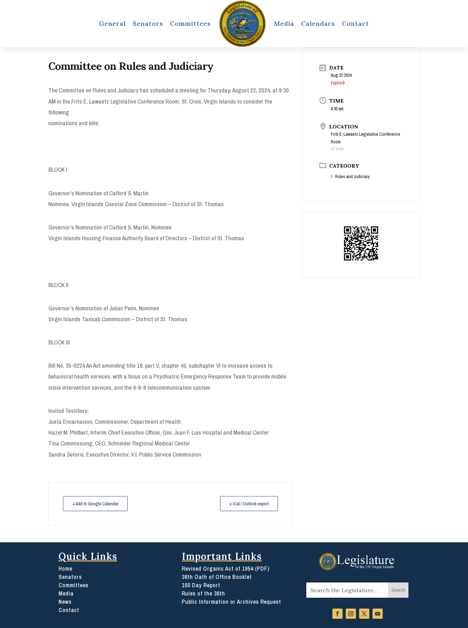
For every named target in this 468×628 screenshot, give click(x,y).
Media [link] (284, 23)
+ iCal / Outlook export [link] (249, 503)
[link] (242, 23)
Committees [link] (74, 585)
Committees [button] (190, 23)
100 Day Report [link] (201, 585)
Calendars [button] (318, 23)
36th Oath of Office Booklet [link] (217, 577)
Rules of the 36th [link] (203, 593)
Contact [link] (355, 23)
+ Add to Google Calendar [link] (95, 503)
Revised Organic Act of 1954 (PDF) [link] (225, 569)
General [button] (112, 23)
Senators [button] (148, 23)
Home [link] (65, 569)
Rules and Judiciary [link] (352, 176)
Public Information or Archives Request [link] (231, 602)
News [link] (65, 602)
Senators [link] (70, 577)
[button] (398, 590)
